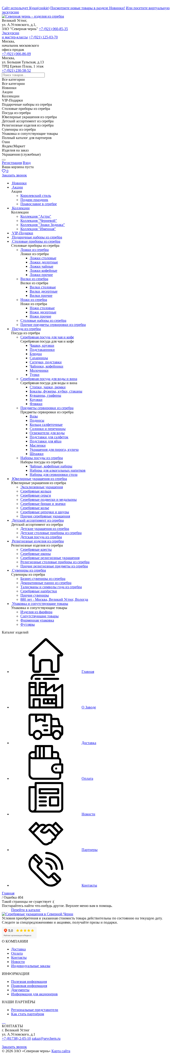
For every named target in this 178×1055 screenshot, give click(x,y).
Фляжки (36, 404)
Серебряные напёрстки (38, 591)
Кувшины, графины (45, 395)
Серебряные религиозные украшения (49, 558)
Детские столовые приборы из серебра (51, 533)
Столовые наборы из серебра (43, 320)
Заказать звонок (14, 175)
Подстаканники (42, 350)
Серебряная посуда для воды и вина (48, 379)
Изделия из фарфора (36, 612)
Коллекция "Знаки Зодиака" (42, 225)
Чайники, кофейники (46, 366)
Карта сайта (60, 1051)
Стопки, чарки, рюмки (48, 387)
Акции (17, 187)
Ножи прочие (40, 316)
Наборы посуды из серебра (41, 458)
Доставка (18, 949)
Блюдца (36, 354)
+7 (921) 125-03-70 (43, 37)
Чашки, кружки (42, 345)
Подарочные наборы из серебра (37, 237)
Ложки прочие (41, 275)
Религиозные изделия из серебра (38, 541)
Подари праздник (34, 200)
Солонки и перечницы (48, 429)
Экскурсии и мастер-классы (15, 35)
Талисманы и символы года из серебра (51, 587)
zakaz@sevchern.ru (46, 1038)
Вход (27, 163)
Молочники (39, 370)
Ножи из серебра (33, 300)
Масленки (38, 445)
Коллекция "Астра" (35, 216)
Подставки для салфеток (49, 437)
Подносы (37, 420)
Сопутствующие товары (39, 616)
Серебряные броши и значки (43, 504)
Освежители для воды (47, 433)
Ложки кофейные (43, 270)
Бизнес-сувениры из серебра (42, 579)
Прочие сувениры (34, 595)
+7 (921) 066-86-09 (16, 54)
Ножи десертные (43, 312)
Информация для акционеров (34, 994)
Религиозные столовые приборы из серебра (54, 562)
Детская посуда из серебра (41, 537)
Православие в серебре (38, 204)
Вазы (34, 416)
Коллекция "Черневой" (38, 221)
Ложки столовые (43, 258)
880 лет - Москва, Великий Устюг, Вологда (54, 599)
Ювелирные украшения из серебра (39, 479)
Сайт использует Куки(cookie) (25, 8)
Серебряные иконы (35, 554)
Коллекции (21, 208)
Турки (34, 375)
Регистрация (12, 163)
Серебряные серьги (35, 495)
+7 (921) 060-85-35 (53, 29)
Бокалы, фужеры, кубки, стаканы (56, 391)
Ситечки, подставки (46, 362)
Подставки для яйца (45, 441)
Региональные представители (34, 1010)
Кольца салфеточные (46, 425)
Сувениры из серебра (29, 570)
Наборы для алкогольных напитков (58, 470)
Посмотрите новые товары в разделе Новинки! (87, 8)
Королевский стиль (35, 196)
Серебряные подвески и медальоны (48, 499)
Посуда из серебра (26, 329)
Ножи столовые (42, 308)
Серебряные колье (34, 508)
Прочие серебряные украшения (45, 516)
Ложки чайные (41, 266)
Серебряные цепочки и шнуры (44, 512)
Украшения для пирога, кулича (54, 450)
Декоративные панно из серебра (45, 583)
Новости (18, 962)
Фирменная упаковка (37, 620)
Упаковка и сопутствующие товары (40, 604)
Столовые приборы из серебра (36, 241)
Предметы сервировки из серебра (46, 408)
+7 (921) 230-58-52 (16, 70)
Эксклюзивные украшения (41, 487)
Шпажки (37, 454)
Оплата (17, 953)
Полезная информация (29, 982)
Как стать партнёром (27, 1014)
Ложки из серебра (34, 250)
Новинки (19, 183)
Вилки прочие (41, 295)
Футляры (27, 624)
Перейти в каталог (26, 910)
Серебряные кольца (35, 491)
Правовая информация (29, 986)
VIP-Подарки (22, 233)
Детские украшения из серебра (44, 529)
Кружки (36, 400)
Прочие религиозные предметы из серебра (54, 566)
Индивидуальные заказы (30, 966)
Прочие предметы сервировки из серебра (53, 325)
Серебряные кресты (36, 549)
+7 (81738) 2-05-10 (16, 1038)
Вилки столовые (43, 287)
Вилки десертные (43, 291)
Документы (20, 990)
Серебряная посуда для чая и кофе (47, 337)
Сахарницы (39, 358)
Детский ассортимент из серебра (38, 520)
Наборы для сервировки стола (53, 474)
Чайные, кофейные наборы (51, 466)
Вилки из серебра (34, 279)
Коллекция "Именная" (38, 229)
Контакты (19, 957)
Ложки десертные (44, 262)
